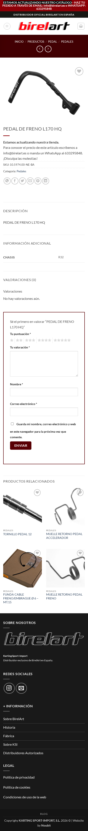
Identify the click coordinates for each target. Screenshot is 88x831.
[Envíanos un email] (21, 688)
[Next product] (40, 49)
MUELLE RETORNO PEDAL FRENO (64, 596)
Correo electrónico (23, 404)
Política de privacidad (19, 777)
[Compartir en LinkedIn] (45, 180)
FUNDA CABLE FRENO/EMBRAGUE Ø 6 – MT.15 (20, 598)
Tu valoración (20, 347)
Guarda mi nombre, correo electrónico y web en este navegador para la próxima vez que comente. (43, 430)
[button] (7, 26)
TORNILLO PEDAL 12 (17, 534)
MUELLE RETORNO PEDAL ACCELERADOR (64, 535)
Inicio (19, 41)
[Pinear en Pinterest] (37, 180)
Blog (44, 813)
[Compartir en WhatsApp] (7, 180)
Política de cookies (16, 787)
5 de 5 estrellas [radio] (61, 340)
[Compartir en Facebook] (14, 180)
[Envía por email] (30, 180)
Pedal (52, 41)
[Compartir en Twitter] (22, 180)
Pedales (67, 41)
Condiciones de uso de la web (24, 797)
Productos (36, 41)
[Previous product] (48, 49)
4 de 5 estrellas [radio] (43, 340)
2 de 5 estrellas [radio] (19, 340)
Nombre (16, 384)
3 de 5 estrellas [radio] (29, 340)
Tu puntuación (20, 334)
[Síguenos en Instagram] (9, 688)
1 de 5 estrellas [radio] (11, 340)
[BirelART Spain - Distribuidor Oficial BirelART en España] (44, 26)
